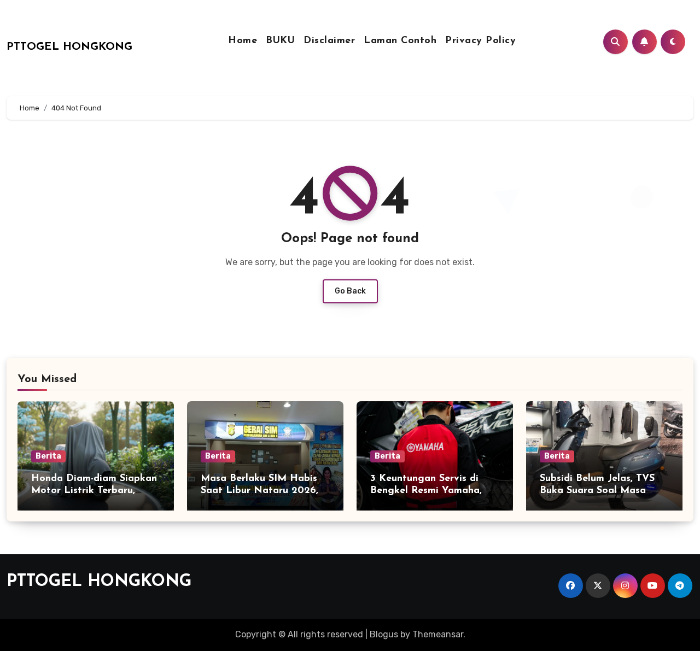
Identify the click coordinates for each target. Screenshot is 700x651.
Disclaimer (329, 41)
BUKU (280, 41)
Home (242, 41)
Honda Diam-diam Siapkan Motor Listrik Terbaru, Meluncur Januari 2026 (94, 490)
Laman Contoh (400, 41)
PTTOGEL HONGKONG (69, 47)
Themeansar (437, 634)
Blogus (384, 634)
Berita (48, 456)
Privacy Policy (480, 41)
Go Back (350, 291)
